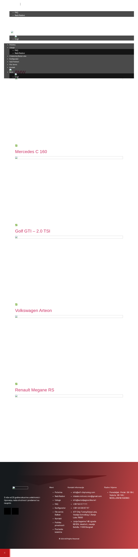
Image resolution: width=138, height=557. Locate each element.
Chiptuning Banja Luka (19, 18)
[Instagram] (15, 511)
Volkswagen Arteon (33, 310)
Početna (14, 7)
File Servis (15, 27)
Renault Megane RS (34, 389)
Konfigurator (15, 21)
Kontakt (14, 30)
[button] (69, 42)
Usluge (13, 10)
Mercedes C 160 (31, 151)
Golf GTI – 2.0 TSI (32, 231)
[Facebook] (7, 511)
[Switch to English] (74, 38)
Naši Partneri (16, 24)
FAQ (16, 12)
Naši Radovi (20, 15)
